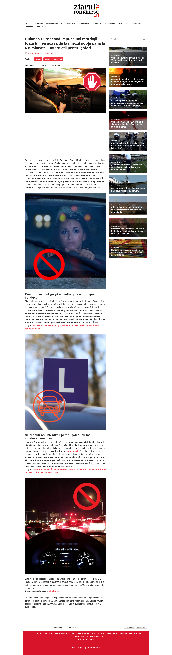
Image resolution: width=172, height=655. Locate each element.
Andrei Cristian (34, 53)
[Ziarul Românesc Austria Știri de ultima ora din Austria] (86, 10)
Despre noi (59, 628)
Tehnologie (29, 26)
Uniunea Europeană (53, 59)
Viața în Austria (52, 23)
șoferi (38, 59)
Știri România (109, 23)
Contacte (72, 628)
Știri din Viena (83, 23)
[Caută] (144, 39)
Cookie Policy (141, 627)
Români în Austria (68, 23)
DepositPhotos (93, 647)
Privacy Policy (129, 627)
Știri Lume (54, 591)
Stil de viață (96, 23)
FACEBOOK (42, 26)
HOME (28, 23)
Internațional (136, 23)
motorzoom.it (72, 451)
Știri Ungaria (123, 23)
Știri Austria (38, 23)
